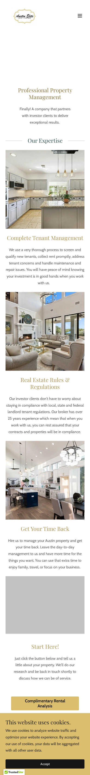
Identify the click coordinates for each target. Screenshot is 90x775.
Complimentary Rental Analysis (45, 703)
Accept (45, 764)
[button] (79, 15)
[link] (24, 15)
